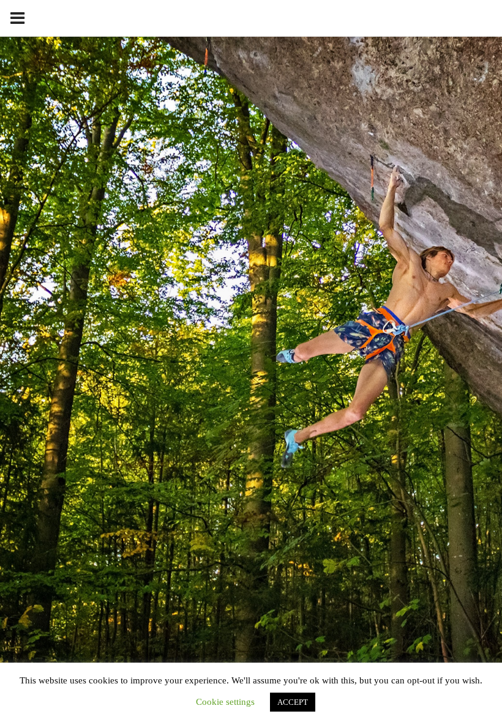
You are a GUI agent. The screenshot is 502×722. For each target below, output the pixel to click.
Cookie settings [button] (225, 702)
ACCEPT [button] (292, 702)
